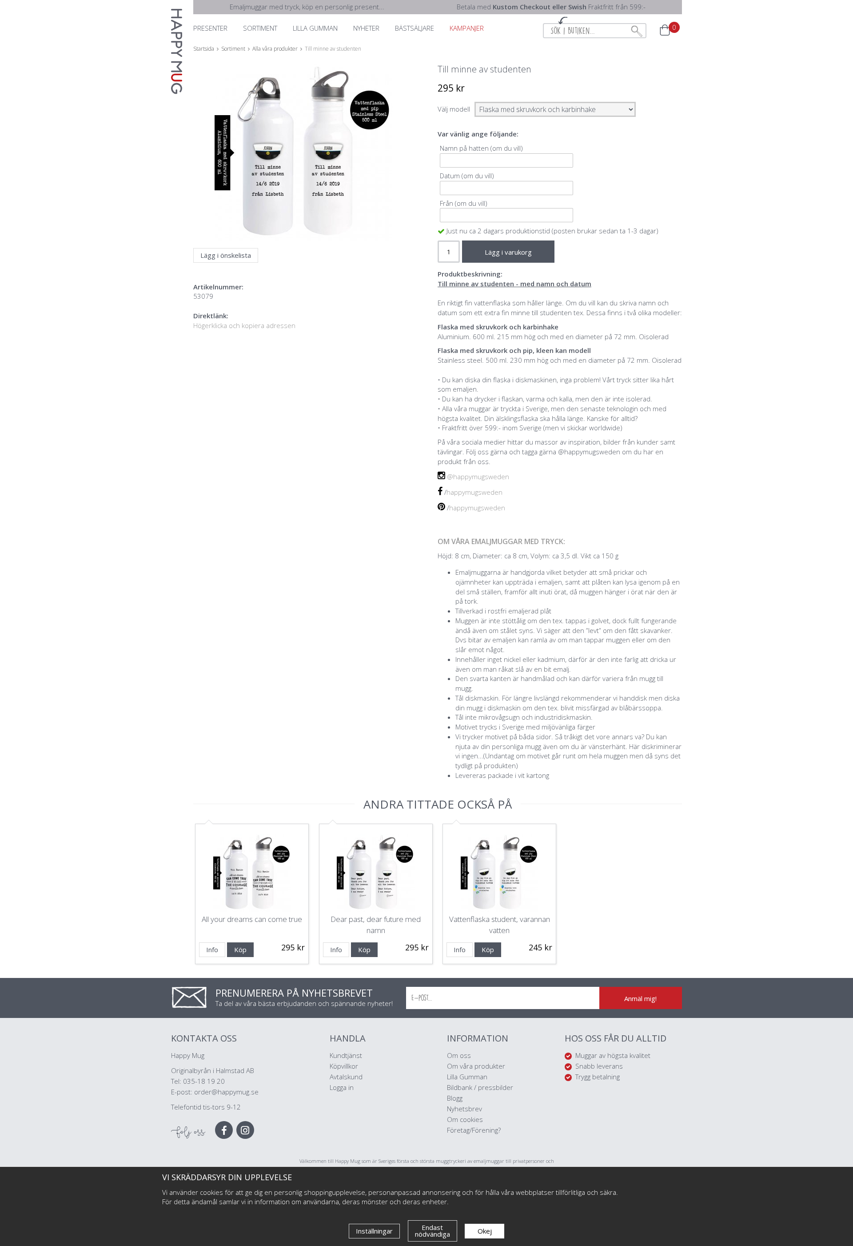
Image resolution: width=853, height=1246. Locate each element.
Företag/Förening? (474, 1130)
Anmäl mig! (640, 998)
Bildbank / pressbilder (480, 1087)
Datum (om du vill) (467, 175)
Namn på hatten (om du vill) (481, 148)
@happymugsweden (478, 476)
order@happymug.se (226, 1091)
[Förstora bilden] (303, 174)
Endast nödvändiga (432, 1230)
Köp (240, 949)
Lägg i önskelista (225, 255)
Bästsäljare (414, 28)
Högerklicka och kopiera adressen (244, 325)
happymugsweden (474, 492)
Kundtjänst (346, 1055)
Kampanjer (467, 28)
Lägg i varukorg (508, 252)
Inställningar (374, 1230)
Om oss (459, 1055)
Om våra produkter (476, 1066)
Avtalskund (346, 1076)
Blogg (454, 1098)
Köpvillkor (344, 1066)
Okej (485, 1230)
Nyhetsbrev (464, 1108)
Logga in (342, 1087)
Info (212, 949)
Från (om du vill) (463, 203)
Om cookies (465, 1119)
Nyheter (366, 28)
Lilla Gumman (468, 1076)
